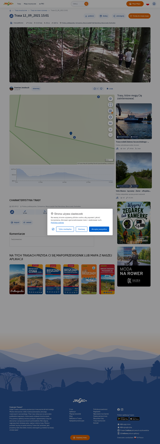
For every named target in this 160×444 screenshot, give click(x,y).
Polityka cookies (57, 223)
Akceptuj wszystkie (99, 229)
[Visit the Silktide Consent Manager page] (53, 229)
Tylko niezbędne (65, 229)
